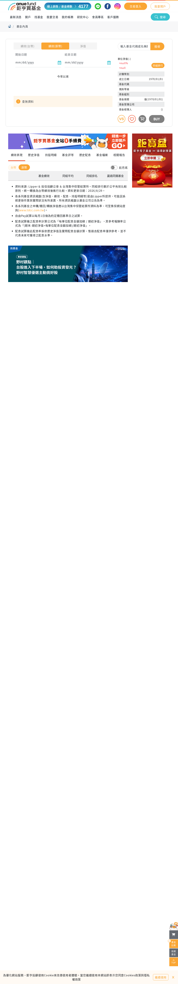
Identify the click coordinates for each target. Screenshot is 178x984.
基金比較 (172, 943)
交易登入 (135, 6)
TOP (173, 962)
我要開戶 (160, 6)
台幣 (14, 167)
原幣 (24, 167)
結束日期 (70, 54)
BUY (156, 119)
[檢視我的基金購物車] (173, 934)
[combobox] (141, 46)
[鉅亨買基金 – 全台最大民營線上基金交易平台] (24, 6)
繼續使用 (161, 977)
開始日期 (21, 54)
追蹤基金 (173, 953)
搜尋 (163, 17)
